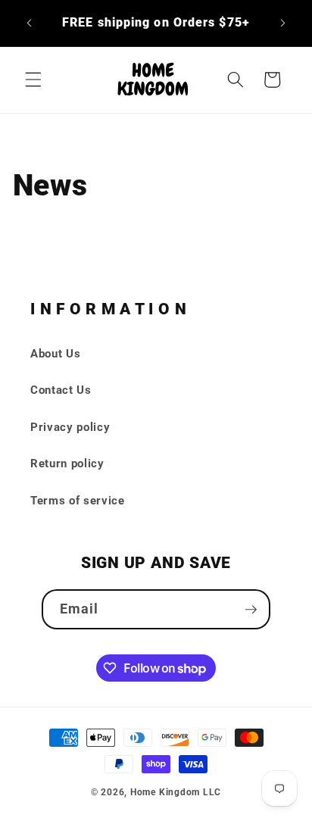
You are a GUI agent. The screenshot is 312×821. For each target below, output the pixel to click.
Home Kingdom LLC (175, 792)
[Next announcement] (283, 23)
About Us (55, 354)
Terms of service (77, 500)
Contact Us (61, 390)
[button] (33, 79)
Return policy (67, 463)
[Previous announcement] (29, 23)
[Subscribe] (250, 609)
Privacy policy (70, 427)
